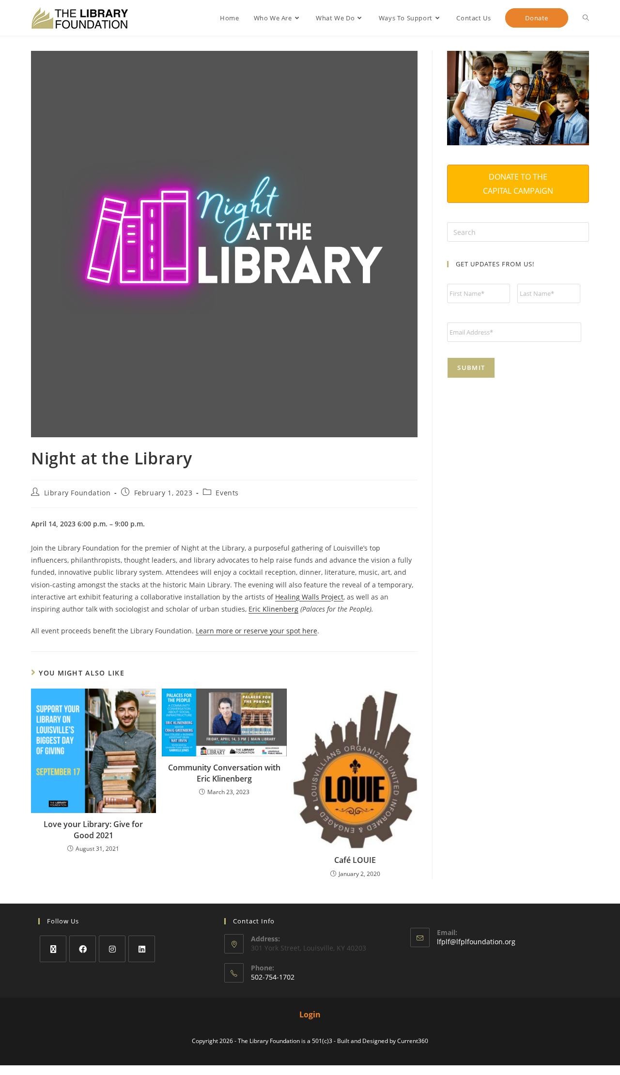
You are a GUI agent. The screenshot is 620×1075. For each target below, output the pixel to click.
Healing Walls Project (309, 596)
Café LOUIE (355, 860)
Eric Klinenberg (273, 609)
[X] (53, 949)
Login (310, 1014)
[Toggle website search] (585, 18)
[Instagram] (112, 949)
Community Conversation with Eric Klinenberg (224, 772)
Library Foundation (77, 492)
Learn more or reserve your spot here (256, 630)
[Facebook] (82, 949)
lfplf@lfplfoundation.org (476, 941)
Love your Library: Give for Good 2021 (93, 829)
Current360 (412, 1041)
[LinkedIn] (141, 949)
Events (227, 492)
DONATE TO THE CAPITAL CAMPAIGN (518, 183)
